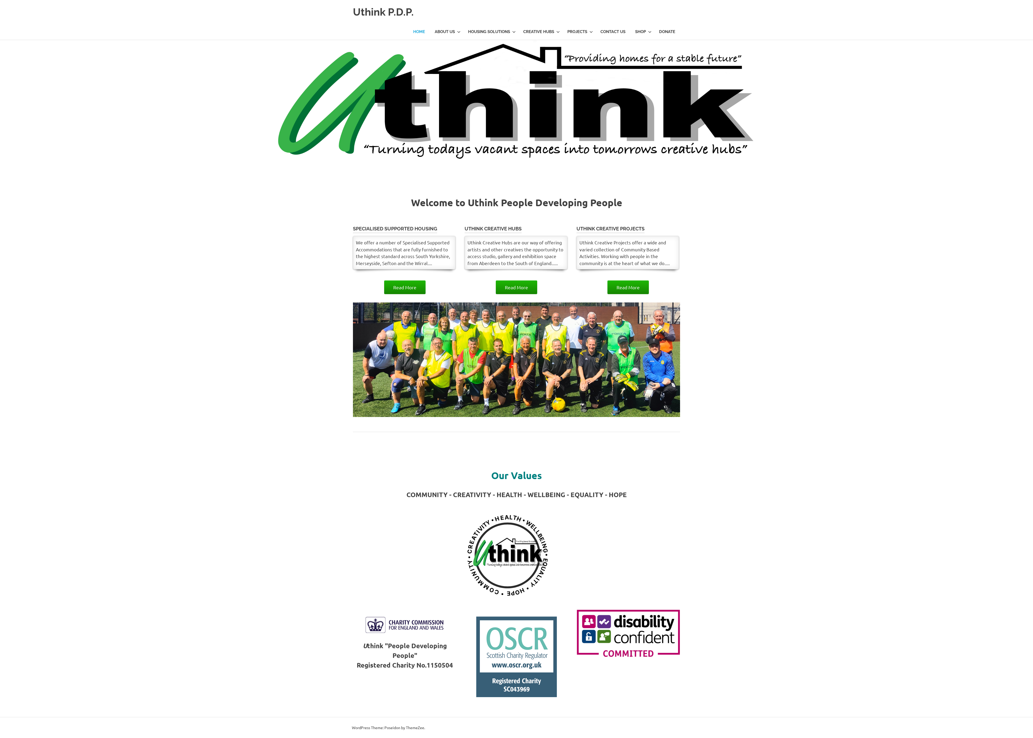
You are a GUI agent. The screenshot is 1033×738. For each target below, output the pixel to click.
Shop (640, 31)
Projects (577, 31)
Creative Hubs (538, 31)
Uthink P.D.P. (383, 12)
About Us (445, 31)
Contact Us (612, 31)
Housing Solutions (489, 31)
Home (419, 31)
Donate (667, 31)
